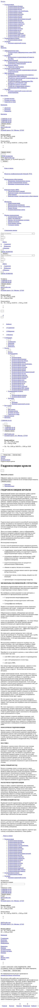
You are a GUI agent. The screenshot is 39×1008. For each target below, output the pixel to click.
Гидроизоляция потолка (15, 28)
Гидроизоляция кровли (15, 16)
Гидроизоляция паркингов (16, 24)
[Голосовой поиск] (3, 237)
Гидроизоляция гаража (15, 12)
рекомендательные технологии (10, 975)
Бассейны (7, 55)
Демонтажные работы (11, 65)
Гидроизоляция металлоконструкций (19, 19)
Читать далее (20, 990)
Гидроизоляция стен (14, 32)
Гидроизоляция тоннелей (16, 33)
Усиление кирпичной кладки (17, 43)
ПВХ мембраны (9, 73)
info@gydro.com (6, 127)
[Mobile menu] (2, 272)
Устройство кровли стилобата (17, 84)
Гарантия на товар (10, 102)
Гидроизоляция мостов (15, 20)
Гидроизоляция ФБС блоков (16, 35)
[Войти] (1, 313)
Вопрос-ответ (5, 957)
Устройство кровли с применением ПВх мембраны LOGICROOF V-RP (20, 82)
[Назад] (9, 340)
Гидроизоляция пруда (14, 30)
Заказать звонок (5, 123)
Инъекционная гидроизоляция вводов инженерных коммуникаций (20, 62)
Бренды (3, 959)
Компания (4, 935)
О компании (4, 938)
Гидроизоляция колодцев (15, 14)
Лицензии (7, 108)
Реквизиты (7, 111)
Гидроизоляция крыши (15, 17)
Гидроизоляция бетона (15, 9)
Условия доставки (9, 100)
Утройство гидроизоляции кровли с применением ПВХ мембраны (19, 86)
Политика (7, 109)
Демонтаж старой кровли (16, 67)
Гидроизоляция (9, 4)
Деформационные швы (11, 50)
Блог (2, 956)
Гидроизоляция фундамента (16, 36)
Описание (7, 484)
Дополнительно (9, 486)
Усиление (7, 41)
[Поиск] (2, 311)
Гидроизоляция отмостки (16, 22)
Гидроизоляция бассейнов (16, 7)
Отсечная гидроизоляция (12, 68)
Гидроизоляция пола (14, 27)
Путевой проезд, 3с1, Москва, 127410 (12, 130)
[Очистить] (33, 233)
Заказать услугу (5, 481)
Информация (5, 943)
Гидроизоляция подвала (15, 25)
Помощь (3, 948)
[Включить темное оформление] (3, 154)
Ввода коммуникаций (11, 60)
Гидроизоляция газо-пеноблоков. (18, 11)
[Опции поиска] (2, 235)
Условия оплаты (9, 98)
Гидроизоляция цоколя (15, 40)
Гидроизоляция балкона (15, 6)
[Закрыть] (2, 317)
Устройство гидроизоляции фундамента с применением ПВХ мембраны (21, 75)
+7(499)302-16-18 (6, 118)
